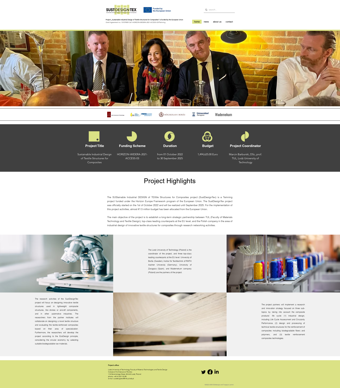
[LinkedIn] (216, 372)
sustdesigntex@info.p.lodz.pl (123, 378)
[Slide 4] (173, 99)
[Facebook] (210, 372)
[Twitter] (203, 372)
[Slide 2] (168, 99)
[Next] (325, 68)
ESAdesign (216, 385)
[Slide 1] (166, 99)
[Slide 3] (171, 99)
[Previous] (14, 68)
